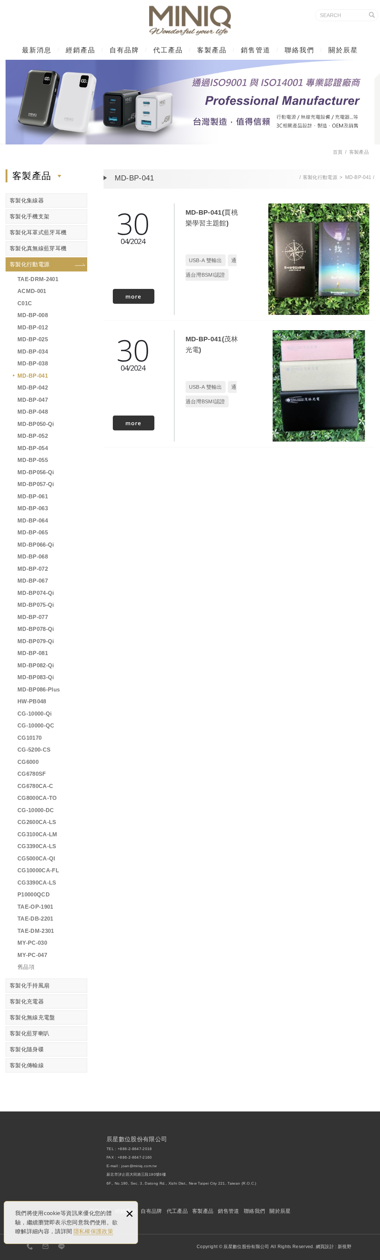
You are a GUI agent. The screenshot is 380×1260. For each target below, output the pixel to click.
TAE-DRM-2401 (37, 279)
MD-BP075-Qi (35, 605)
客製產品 (212, 50)
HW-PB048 (31, 701)
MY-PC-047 (32, 955)
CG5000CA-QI (36, 858)
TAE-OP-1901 (35, 907)
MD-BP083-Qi (35, 677)
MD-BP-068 (32, 556)
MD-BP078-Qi (35, 629)
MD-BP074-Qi (35, 593)
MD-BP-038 (32, 363)
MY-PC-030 (32, 943)
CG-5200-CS (34, 749)
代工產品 (168, 50)
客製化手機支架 (29, 216)
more (133, 296)
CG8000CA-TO (37, 798)
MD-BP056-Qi (35, 472)
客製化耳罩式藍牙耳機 (38, 232)
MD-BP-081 (32, 653)
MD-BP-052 (32, 436)
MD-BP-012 (32, 327)
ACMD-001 (31, 291)
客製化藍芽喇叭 (29, 1033)
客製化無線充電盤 (32, 1017)
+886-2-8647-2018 (135, 1149)
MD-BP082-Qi (35, 665)
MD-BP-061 (32, 496)
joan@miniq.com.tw (139, 1166)
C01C (24, 303)
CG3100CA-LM (37, 834)
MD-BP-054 (32, 448)
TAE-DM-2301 (35, 931)
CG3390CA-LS (36, 846)
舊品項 (26, 967)
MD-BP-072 (32, 569)
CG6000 (28, 762)
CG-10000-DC (35, 810)
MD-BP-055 (32, 460)
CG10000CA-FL (38, 870)
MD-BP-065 (32, 532)
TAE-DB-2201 (35, 918)
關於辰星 (343, 50)
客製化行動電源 (29, 264)
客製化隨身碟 (27, 1049)
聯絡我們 (299, 50)
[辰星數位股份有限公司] (190, 20)
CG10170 (29, 738)
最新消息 (37, 50)
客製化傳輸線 (27, 1065)
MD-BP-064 (32, 520)
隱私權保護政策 (93, 1231)
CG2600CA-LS (36, 822)
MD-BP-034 (32, 351)
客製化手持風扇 (29, 985)
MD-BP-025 (32, 339)
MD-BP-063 (32, 508)
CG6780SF (31, 774)
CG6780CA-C (35, 786)
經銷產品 (80, 50)
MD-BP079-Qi (35, 641)
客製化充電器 (27, 1001)
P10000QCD (33, 894)
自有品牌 (124, 50)
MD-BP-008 (32, 315)
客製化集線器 (27, 200)
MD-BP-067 (32, 580)
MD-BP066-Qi (35, 544)
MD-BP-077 (32, 617)
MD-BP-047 (32, 400)
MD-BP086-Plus (38, 689)
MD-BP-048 (32, 411)
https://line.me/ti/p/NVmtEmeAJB (61, 1246)
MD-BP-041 (32, 375)
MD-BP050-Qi (35, 424)
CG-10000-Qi (34, 713)
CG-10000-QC (36, 725)
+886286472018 (30, 1246)
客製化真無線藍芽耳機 (38, 248)
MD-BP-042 (32, 387)
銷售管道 (256, 50)
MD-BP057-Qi (35, 484)
